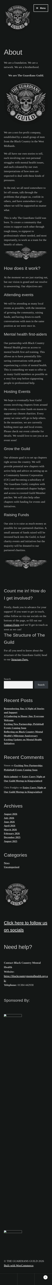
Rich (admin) (11, 776)
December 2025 (12, 837)
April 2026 (9, 825)
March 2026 (10, 829)
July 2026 (9, 818)
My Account (8, 1279)
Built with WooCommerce (18, 1265)
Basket (40, 1276)
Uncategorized (11, 867)
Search (7, 679)
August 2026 (10, 814)
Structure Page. (19, 659)
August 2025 (10, 841)
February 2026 (12, 833)
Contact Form (11, 624)
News (7, 863)
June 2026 (9, 821)
